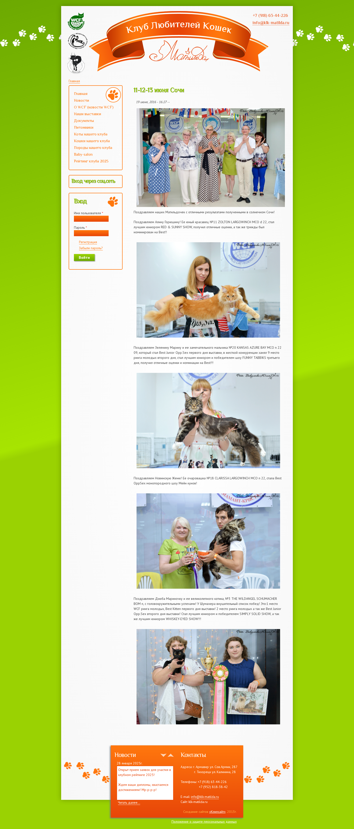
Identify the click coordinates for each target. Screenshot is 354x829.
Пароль (80, 227)
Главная (74, 81)
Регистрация (88, 242)
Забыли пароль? (91, 248)
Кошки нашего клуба (92, 141)
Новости (81, 100)
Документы (84, 121)
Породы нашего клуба (93, 148)
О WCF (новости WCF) (91, 107)
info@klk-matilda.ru (205, 797)
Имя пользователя (88, 213)
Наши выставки (85, 114)
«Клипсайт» (217, 811)
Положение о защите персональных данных (204, 821)
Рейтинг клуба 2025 (88, 161)
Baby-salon (81, 155)
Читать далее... (129, 802)
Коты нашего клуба (90, 134)
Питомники (83, 127)
